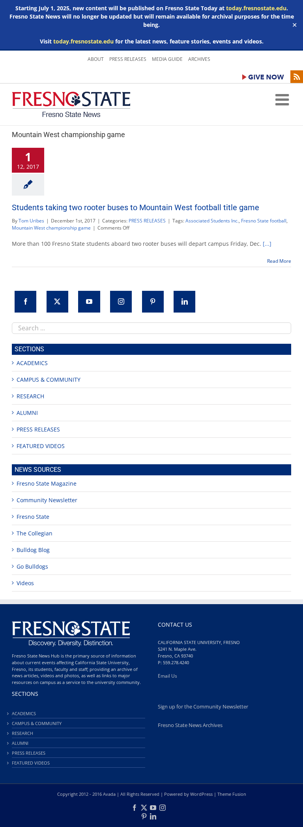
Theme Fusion (231, 794)
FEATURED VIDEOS (41, 446)
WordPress (201, 794)
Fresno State (33, 516)
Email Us (167, 676)
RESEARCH (30, 396)
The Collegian (34, 533)
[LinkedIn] (184, 302)
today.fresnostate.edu (256, 8)
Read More (279, 261)
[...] (267, 243)
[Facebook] (25, 302)
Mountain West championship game (51, 227)
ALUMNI (27, 412)
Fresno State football (263, 220)
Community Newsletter (47, 500)
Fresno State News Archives (190, 725)
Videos (25, 583)
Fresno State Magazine (47, 483)
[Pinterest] (153, 302)
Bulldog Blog (33, 550)
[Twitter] (57, 302)
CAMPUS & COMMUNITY (48, 379)
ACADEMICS (32, 363)
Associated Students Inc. (212, 220)
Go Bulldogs (32, 566)
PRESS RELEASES (147, 220)
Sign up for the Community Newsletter (203, 706)
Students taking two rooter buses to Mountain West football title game (135, 207)
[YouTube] (89, 302)
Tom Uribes (31, 220)
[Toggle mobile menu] (283, 99)
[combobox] (151, 328)
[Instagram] (121, 302)
